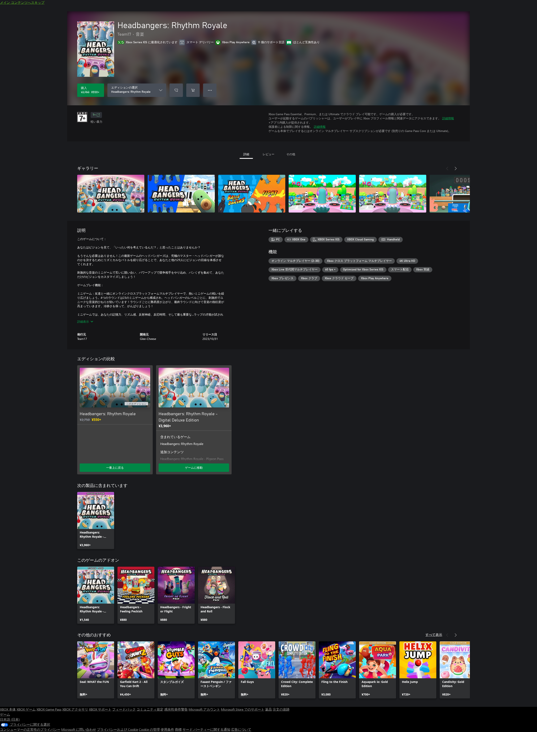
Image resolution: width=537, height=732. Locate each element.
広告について (241, 729)
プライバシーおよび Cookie (117, 729)
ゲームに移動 (194, 468)
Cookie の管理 (149, 729)
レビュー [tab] (268, 154)
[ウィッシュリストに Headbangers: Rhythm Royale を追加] (176, 90)
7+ (94, 115)
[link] (95, 520)
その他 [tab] (290, 154)
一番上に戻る (115, 468)
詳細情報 (448, 118)
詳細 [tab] (246, 154)
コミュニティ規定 (150, 709)
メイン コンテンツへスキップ (22, 2)
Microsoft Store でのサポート (242, 709)
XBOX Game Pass (48, 709)
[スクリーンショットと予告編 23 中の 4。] (322, 194)
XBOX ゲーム (26, 709)
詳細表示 (83, 322)
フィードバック (124, 709)
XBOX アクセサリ (75, 709)
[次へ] (455, 168)
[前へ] (447, 168)
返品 (268, 709)
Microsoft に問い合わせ (78, 729)
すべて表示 (433, 634)
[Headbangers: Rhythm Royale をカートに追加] (193, 90)
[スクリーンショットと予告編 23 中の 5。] (392, 194)
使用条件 (167, 729)
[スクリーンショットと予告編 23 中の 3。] (251, 194)
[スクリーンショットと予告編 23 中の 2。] (181, 194)
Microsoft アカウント (204, 709)
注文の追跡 (281, 709)
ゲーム (5, 714)
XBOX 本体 (8, 709)
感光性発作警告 (176, 709)
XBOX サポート (100, 709)
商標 (178, 729)
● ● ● (210, 90)
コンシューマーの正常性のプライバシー (30, 729)
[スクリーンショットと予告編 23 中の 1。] (110, 194)
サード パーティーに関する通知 (206, 729)
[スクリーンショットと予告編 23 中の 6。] (463, 194)
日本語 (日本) (10, 719)
